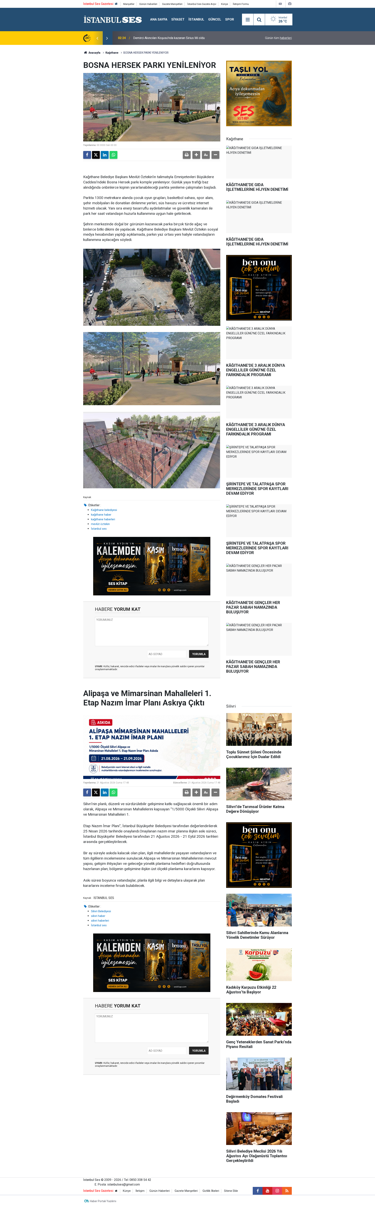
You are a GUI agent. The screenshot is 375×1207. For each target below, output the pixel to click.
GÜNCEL (214, 19)
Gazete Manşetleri (172, 4)
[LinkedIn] (105, 155)
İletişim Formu (241, 4)
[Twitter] (96, 155)
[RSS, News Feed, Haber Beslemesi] (287, 1191)
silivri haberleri (100, 920)
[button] (196, 155)
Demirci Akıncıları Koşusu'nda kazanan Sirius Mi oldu (169, 38)
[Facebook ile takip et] (257, 1191)
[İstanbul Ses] (112, 19)
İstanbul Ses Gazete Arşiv (201, 4)
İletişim (140, 1191)
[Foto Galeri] (290, 4)
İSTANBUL (196, 19)
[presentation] (97, 38)
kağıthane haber (101, 514)
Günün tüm (278, 38)
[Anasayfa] (116, 4)
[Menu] (247, 19)
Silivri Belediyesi (101, 911)
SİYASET (178, 19)
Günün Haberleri (148, 4)
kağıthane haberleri (103, 519)
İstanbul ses (99, 528)
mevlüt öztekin (100, 524)
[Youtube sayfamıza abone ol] (267, 1191)
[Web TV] (280, 4)
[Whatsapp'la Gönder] (113, 155)
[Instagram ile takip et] (277, 1191)
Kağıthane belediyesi (104, 510)
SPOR (229, 19)
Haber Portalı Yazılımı (103, 1201)
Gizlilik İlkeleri (211, 1191)
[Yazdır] (187, 155)
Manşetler (128, 4)
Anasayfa (94, 52)
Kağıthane (111, 52)
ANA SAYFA (158, 19)
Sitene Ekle (231, 1191)
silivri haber (98, 916)
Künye (224, 4)
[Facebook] (87, 155)
